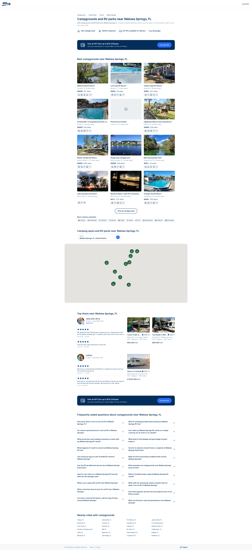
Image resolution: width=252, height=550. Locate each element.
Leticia (89, 355)
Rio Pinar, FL (131, 529)
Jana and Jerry (93, 319)
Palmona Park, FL (157, 526)
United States (93, 15)
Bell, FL (104, 529)
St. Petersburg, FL (157, 523)
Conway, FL (106, 523)
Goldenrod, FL (131, 523)
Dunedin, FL (106, 526)
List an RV (245, 4)
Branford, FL (81, 523)
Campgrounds (81, 15)
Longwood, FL (131, 535)
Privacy (98, 547)
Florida (102, 15)
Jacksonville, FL (157, 520)
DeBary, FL (155, 532)
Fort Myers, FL (131, 520)
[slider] (83, 329)
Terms (91, 547)
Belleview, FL (106, 532)
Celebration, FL (157, 529)
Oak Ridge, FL (106, 535)
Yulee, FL (80, 532)
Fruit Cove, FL (81, 526)
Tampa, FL (80, 520)
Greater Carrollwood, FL (85, 529)
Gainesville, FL (106, 520)
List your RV (164, 45)
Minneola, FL (81, 535)
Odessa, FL (130, 526)
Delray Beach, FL (132, 532)
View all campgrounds (126, 211)
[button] (96, 237)
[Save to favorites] (147, 319)
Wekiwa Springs (111, 15)
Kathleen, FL (156, 535)
